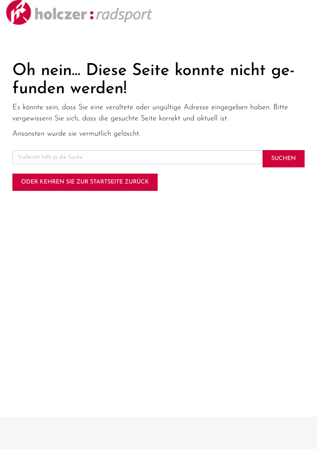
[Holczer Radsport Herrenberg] (79, 12)
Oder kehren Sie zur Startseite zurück (85, 182)
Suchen (283, 158)
